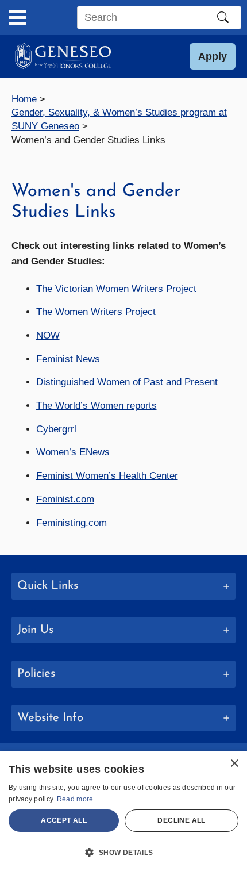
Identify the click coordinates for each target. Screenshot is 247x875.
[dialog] (123, 813)
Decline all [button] (181, 820)
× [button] (234, 763)
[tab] (123, 586)
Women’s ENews (73, 452)
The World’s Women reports (96, 405)
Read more (75, 799)
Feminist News (68, 359)
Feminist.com (65, 499)
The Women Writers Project (96, 311)
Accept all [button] (64, 820)
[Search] (223, 17)
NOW (48, 335)
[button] (213, 56)
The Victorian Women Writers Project (116, 288)
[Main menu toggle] (17, 17)
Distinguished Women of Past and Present (127, 382)
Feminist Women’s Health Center (107, 475)
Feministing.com (71, 522)
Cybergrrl (56, 429)
